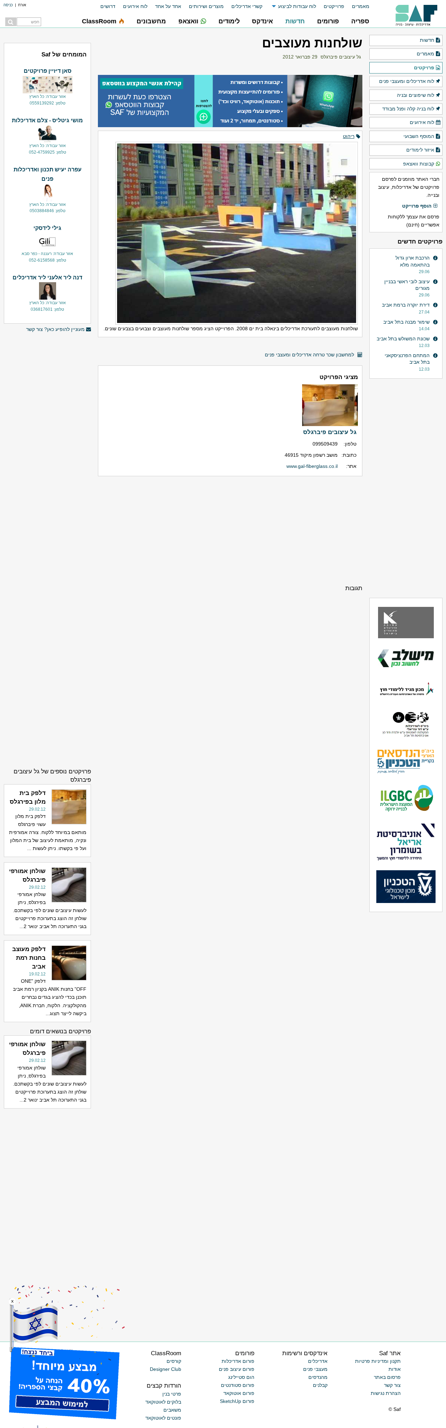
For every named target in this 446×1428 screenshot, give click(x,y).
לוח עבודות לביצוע (297, 6)
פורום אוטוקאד (238, 1393)
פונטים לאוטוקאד (163, 1418)
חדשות (427, 40)
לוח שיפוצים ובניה (415, 95)
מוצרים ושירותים (206, 6)
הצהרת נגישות (386, 1393)
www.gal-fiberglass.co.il (312, 466)
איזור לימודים (420, 150)
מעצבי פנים (315, 1369)
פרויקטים (424, 67)
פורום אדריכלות (238, 1361)
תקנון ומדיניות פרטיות (378, 1361)
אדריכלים (318, 1361)
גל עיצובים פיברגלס (341, 57)
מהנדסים (318, 1377)
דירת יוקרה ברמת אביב (406, 305)
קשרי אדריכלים (246, 6)
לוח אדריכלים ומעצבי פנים (406, 81)
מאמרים (360, 6)
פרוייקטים (334, 6)
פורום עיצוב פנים (236, 1369)
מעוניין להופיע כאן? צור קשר (55, 329)
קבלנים (320, 1385)
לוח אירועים (135, 6)
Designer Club (165, 1369)
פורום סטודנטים (237, 1385)
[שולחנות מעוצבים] (230, 230)
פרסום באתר (387, 1377)
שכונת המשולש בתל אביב (403, 338)
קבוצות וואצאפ (418, 164)
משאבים (172, 1410)
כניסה (8, 5)
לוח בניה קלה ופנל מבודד (408, 108)
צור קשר (392, 1385)
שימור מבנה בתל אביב (406, 322)
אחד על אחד (168, 6)
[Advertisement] (230, 530)
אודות (395, 1369)
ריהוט (348, 136)
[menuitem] (356, 6)
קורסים (174, 1361)
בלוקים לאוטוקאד (163, 1402)
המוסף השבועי (418, 136)
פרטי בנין (171, 1394)
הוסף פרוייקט (416, 206)
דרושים (107, 6)
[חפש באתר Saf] (10, 21)
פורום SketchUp (237, 1401)
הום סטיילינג (241, 1377)
